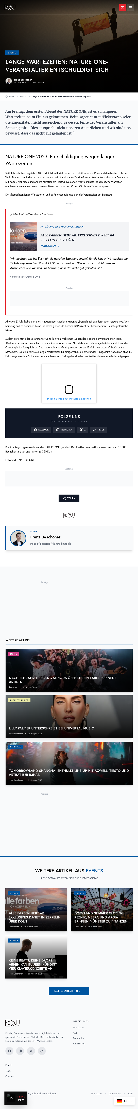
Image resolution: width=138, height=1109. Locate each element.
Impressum (78, 1027)
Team (8, 1070)
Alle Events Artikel (67, 990)
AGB (75, 1032)
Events (12, 52)
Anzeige (69, 203)
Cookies (9, 1076)
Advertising (78, 1043)
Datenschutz (79, 1038)
